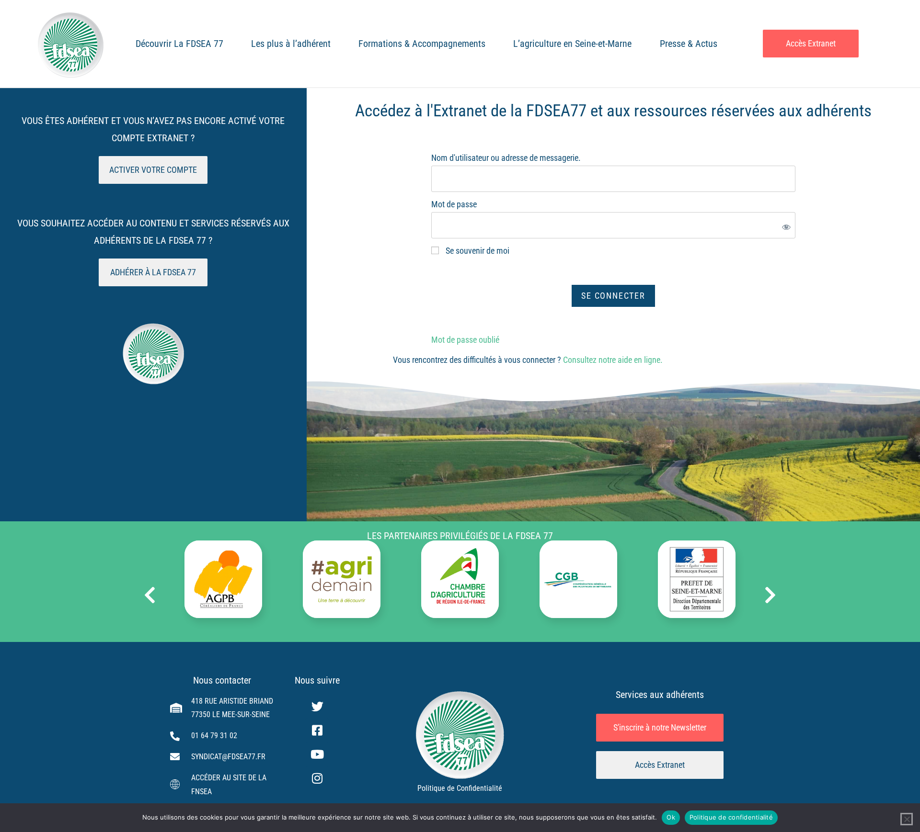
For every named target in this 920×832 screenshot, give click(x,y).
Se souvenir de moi (476, 251)
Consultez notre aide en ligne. (613, 360)
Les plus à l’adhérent (291, 43)
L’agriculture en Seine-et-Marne (572, 43)
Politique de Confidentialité (459, 788)
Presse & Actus (688, 43)
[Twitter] (317, 707)
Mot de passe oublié (465, 340)
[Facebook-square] (317, 730)
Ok (671, 817)
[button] (150, 595)
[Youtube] (317, 754)
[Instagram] (317, 778)
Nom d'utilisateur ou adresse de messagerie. (506, 158)
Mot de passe (454, 204)
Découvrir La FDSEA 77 (179, 43)
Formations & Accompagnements (421, 43)
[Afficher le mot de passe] (784, 225)
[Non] (906, 819)
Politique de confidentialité (731, 817)
